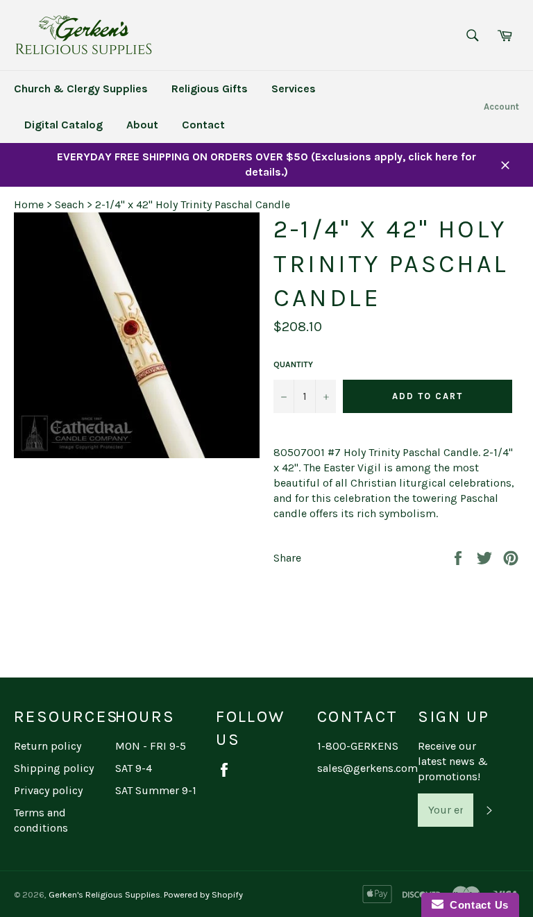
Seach (69, 204)
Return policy (47, 745)
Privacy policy (48, 790)
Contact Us (476, 905)
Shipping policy (54, 768)
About (142, 124)
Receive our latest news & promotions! (453, 761)
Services (293, 88)
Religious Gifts (209, 88)
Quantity (293, 364)
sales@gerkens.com (367, 768)
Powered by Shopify (203, 894)
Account (501, 106)
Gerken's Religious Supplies (104, 894)
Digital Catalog (63, 124)
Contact (203, 124)
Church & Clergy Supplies (81, 88)
